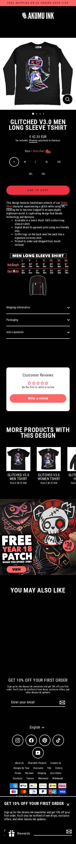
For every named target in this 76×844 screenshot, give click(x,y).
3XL (31, 174)
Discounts (38, 768)
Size (35, 151)
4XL (43, 174)
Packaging (12, 319)
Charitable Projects (37, 763)
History (58, 768)
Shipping (33, 140)
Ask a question (14, 332)
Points (18, 773)
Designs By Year (21, 768)
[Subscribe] (68, 831)
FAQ (49, 768)
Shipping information (18, 307)
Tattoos (30, 778)
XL (47, 161)
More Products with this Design (37, 432)
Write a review (38, 398)
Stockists (17, 778)
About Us (19, 763)
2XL (59, 161)
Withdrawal (57, 778)
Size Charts (55, 773)
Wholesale (43, 778)
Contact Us (55, 763)
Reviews (29, 773)
